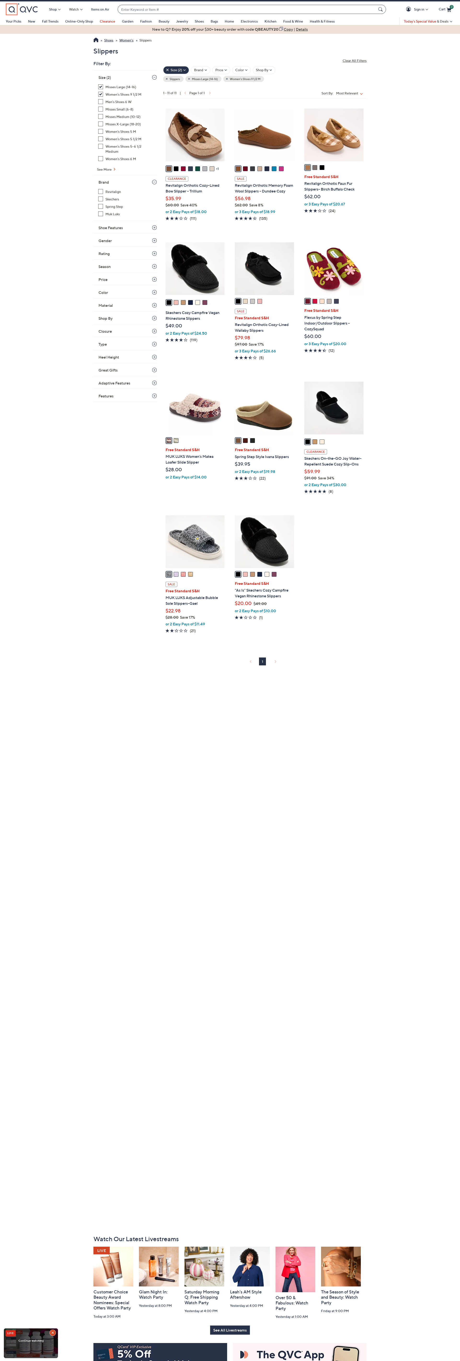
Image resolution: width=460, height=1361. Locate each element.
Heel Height (108, 357)
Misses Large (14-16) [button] (204, 79)
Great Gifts (108, 370)
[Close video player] (53, 1333)
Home (229, 21)
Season (104, 266)
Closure (105, 331)
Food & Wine (293, 21)
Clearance (107, 21)
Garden (127, 21)
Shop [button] (53, 9)
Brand (103, 182)
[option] (230, 29)
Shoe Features (110, 227)
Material (105, 305)
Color (103, 292)
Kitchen (270, 21)
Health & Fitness (322, 21)
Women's (126, 40)
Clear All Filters (355, 60)
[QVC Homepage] (96, 40)
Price (103, 279)
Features (106, 396)
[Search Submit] (381, 9)
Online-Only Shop (79, 21)
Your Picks (13, 21)
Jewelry (182, 21)
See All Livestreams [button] (230, 1330)
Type (102, 344)
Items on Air (100, 9)
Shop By (105, 318)
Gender (105, 240)
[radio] (169, 168)
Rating (104, 253)
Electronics (249, 21)
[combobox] (247, 9)
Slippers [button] (174, 79)
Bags (214, 21)
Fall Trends (50, 21)
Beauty (164, 21)
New (31, 21)
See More (104, 169)
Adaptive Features (114, 383)
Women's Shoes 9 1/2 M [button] (244, 79)
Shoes (199, 21)
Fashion (146, 21)
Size (104, 77)
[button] (409, 9)
